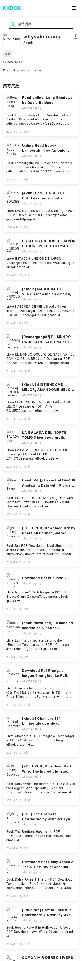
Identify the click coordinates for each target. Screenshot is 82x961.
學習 (7, 54)
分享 (75, 37)
